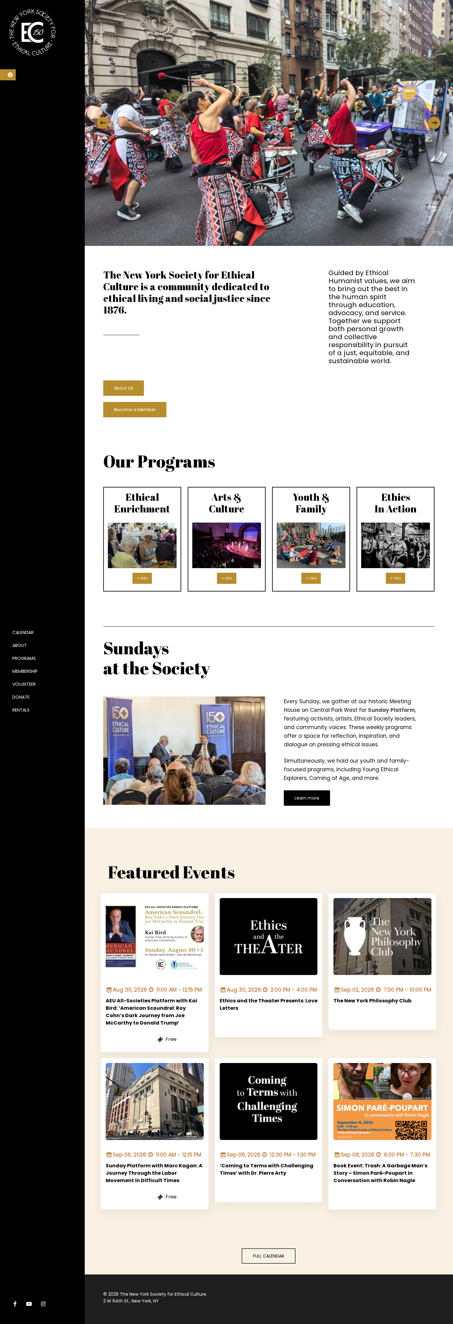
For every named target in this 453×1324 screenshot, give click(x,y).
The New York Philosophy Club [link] (372, 1000)
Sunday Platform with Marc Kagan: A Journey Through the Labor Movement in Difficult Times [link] (154, 1173)
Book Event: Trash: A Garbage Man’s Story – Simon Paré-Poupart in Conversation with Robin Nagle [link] (380, 1173)
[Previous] (103, 123)
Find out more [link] (128, 1039)
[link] (8, 74)
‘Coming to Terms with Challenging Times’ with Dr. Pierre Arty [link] (266, 1169)
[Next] (434, 123)
